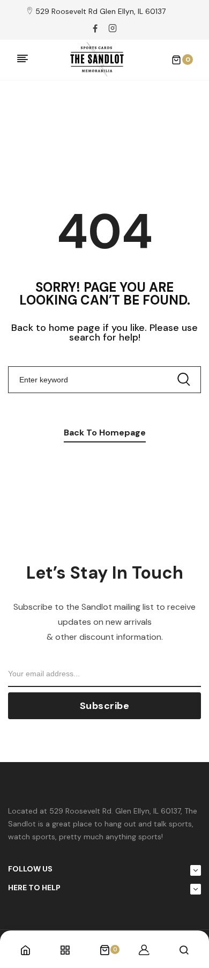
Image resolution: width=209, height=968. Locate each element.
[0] (104, 951)
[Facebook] (95, 28)
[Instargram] (112, 28)
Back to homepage (105, 432)
